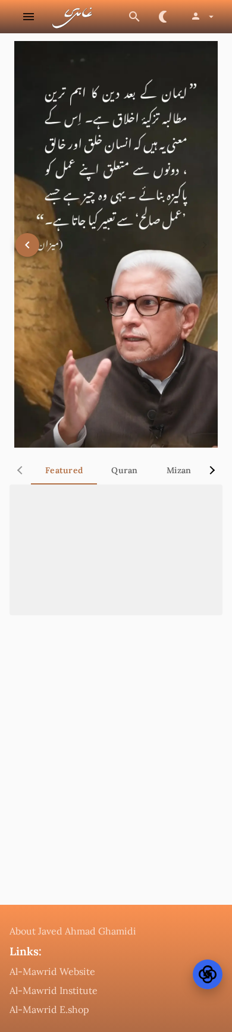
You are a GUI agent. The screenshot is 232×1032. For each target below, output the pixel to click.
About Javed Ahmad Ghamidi (73, 931)
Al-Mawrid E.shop (49, 1009)
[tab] (64, 470)
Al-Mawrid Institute (54, 990)
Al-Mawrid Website (52, 971)
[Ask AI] (207, 974)
